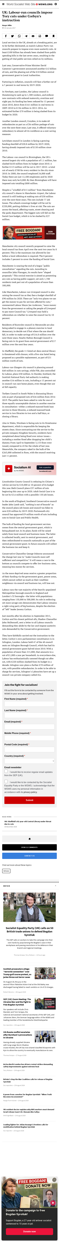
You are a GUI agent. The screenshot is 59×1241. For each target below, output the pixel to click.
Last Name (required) (15, 710)
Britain (6, 871)
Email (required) (12, 722)
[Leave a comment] (46, 36)
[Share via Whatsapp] (19, 36)
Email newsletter (12, 767)
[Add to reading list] (53, 36)
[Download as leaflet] (39, 36)
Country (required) (14, 756)
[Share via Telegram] (26, 36)
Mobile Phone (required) (16, 733)
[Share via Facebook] (5, 36)
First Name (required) (15, 699)
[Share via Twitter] (12, 36)
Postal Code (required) (16, 744)
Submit (29, 800)
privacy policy (30, 792)
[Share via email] (33, 36)
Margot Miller (7, 25)
